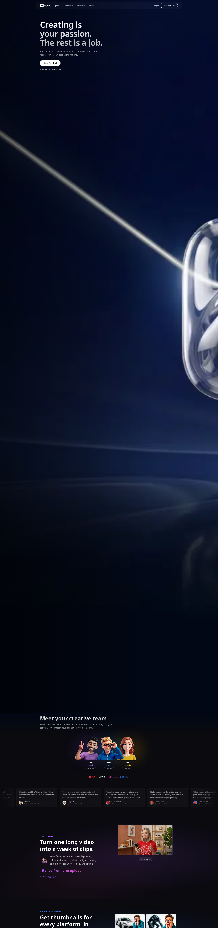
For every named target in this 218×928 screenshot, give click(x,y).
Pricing (91, 5)
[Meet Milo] (109, 748)
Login (156, 5)
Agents (56, 5)
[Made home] (45, 5)
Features (67, 5)
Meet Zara (127, 769)
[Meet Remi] (91, 748)
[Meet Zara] (127, 748)
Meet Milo (109, 769)
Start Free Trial (169, 5)
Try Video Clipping (48, 877)
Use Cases (80, 5)
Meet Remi (90, 769)
